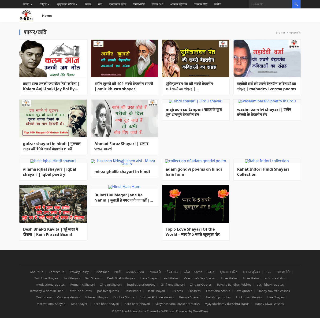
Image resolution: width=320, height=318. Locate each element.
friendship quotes (218, 297)
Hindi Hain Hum (133, 311)
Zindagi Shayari (111, 284)
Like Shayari (275, 297)
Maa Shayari (79, 304)
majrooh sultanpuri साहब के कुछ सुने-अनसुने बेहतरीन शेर (194, 112)
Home (47, 15)
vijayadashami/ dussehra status (178, 304)
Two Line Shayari (46, 278)
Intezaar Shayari (96, 297)
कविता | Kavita (193, 272)
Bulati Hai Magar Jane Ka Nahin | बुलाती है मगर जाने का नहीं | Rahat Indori (122, 197)
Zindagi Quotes (201, 284)
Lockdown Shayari (249, 297)
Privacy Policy (79, 272)
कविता (217, 4)
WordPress (200, 311)
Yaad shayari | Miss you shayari (58, 297)
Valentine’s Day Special (199, 278)
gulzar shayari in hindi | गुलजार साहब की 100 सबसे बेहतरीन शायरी (52, 146)
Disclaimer (101, 272)
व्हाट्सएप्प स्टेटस (66, 4)
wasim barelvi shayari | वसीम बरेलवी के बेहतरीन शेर (264, 112)
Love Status (229, 278)
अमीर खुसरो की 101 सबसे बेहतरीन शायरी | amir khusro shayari (123, 86)
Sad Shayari (71, 278)
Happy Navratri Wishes (274, 291)
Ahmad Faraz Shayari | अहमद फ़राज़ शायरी (121, 146)
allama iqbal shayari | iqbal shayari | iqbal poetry (49, 172)
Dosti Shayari (156, 291)
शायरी (26, 4)
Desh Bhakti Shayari (121, 278)
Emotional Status (218, 291)
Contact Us (56, 272)
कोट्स (43, 4)
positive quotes (108, 291)
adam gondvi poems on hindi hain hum (194, 172)
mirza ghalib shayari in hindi (122, 171)
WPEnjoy (167, 311)
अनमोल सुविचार (178, 4)
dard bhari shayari (106, 304)
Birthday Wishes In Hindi (47, 291)
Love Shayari (149, 278)
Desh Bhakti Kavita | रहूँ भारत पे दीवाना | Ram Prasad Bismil (50, 232)
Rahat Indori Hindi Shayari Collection (263, 172)
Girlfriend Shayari (173, 284)
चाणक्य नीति (200, 4)
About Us (36, 272)
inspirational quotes (141, 284)
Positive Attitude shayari (157, 297)
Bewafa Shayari (189, 297)
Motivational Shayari (51, 304)
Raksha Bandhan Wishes (234, 284)
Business (177, 291)
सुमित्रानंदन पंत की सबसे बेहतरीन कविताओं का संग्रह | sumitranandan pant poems (193, 86)
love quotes (244, 291)
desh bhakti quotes (270, 284)
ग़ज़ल (88, 4)
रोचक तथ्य (157, 4)
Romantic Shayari (82, 284)
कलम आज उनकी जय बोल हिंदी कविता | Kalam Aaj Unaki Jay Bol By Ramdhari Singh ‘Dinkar (51, 86)
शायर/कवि (139, 4)
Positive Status (123, 297)
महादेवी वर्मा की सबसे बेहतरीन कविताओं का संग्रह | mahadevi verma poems (266, 86)
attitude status (275, 278)
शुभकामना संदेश (117, 4)
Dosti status (132, 291)
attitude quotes (81, 291)
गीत (100, 4)
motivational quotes (50, 284)
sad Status (171, 278)
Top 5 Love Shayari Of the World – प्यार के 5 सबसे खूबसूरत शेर (193, 232)
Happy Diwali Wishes (269, 304)
